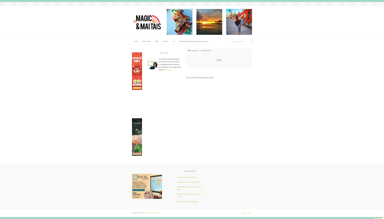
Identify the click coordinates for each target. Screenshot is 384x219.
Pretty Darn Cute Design (152, 213)
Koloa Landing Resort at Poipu (187, 201)
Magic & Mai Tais (147, 22)
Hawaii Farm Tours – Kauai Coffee (188, 182)
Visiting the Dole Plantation (186, 177)
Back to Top (248, 213)
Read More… (168, 70)
